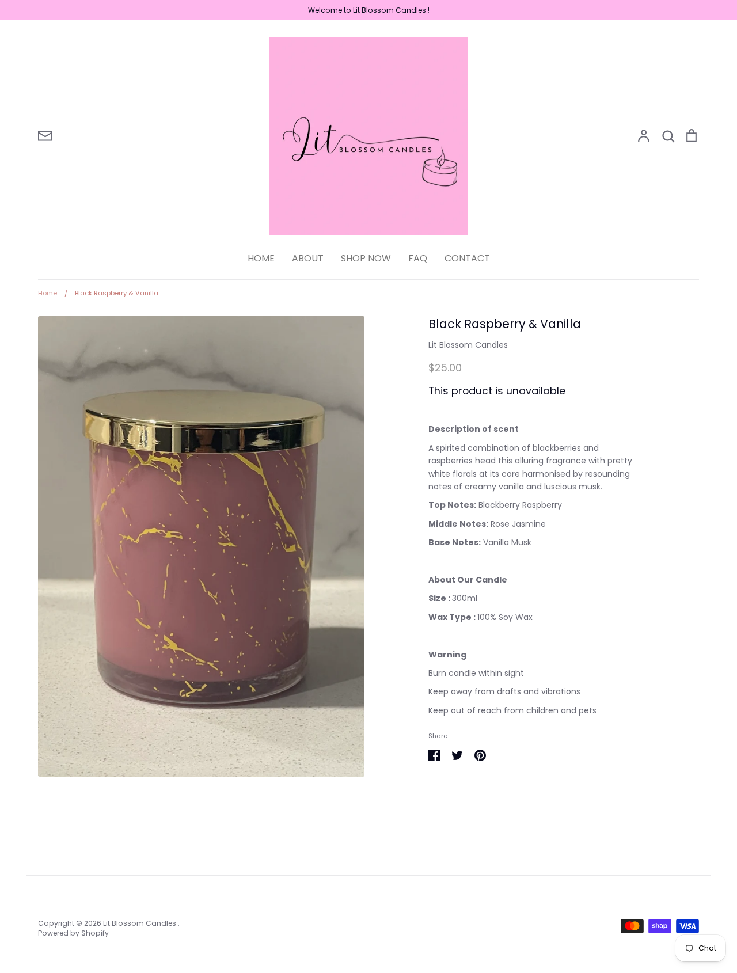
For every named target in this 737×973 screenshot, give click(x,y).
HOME (261, 258)
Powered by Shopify (73, 933)
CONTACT (467, 258)
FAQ (417, 258)
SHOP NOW (366, 258)
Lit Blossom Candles (468, 345)
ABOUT (308, 258)
